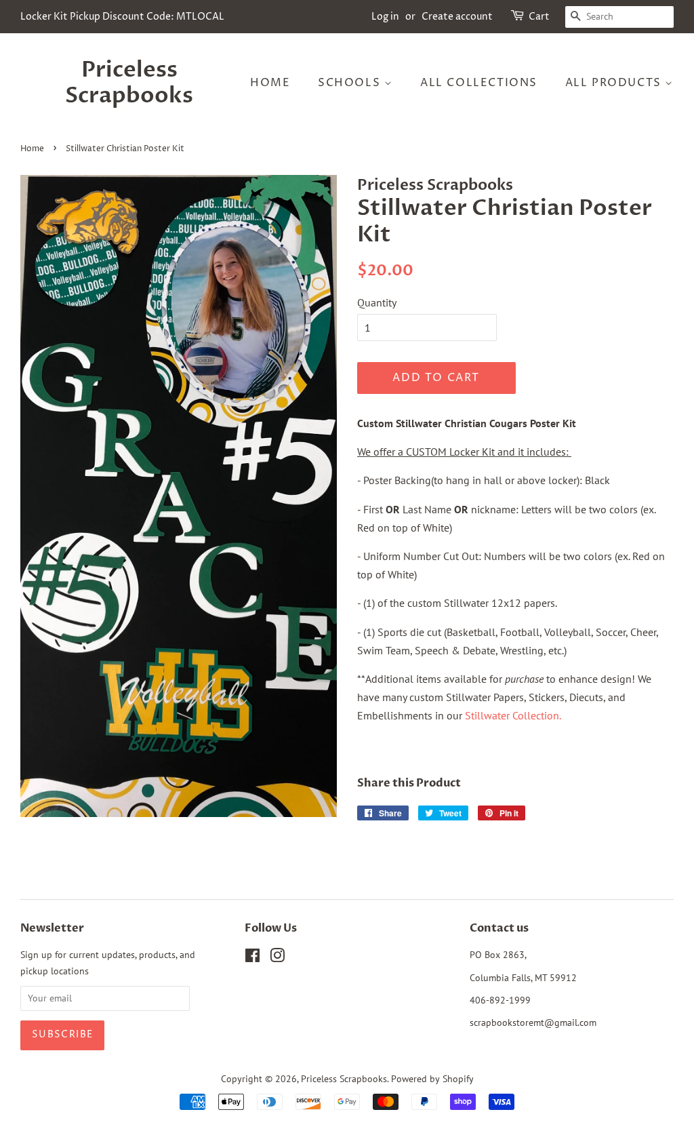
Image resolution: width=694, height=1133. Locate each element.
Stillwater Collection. (513, 715)
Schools (351, 82)
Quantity (376, 302)
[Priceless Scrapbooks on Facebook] (252, 958)
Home (270, 82)
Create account (457, 16)
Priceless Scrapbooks (129, 83)
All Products (615, 82)
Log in (385, 16)
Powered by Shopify (432, 1079)
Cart (539, 16)
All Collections (478, 82)
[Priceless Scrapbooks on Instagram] (277, 958)
